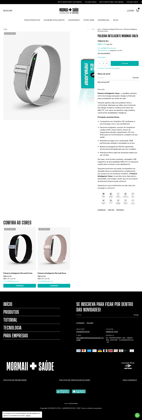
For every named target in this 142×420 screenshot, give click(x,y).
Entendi (28, 415)
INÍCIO (7, 304)
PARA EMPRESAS (15, 335)
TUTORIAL (10, 320)
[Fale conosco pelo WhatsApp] (137, 415)
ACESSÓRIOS (74, 20)
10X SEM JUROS (83, 2)
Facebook (102, 210)
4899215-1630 (112, 332)
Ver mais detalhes (104, 53)
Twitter (111, 210)
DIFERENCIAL (103, 20)
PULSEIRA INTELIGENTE (54, 20)
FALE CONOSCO (130, 380)
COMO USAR (88, 20)
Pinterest (120, 210)
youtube (90, 323)
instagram (80, 323)
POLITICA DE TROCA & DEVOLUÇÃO (74, 380)
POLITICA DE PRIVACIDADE (15, 380)
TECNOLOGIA (12, 328)
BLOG (115, 20)
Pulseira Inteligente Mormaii (112, 29)
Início (99, 29)
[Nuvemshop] (71, 404)
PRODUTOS (11, 312)
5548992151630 (83, 332)
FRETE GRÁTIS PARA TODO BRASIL (62, 2)
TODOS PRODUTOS (32, 20)
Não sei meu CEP (103, 82)
